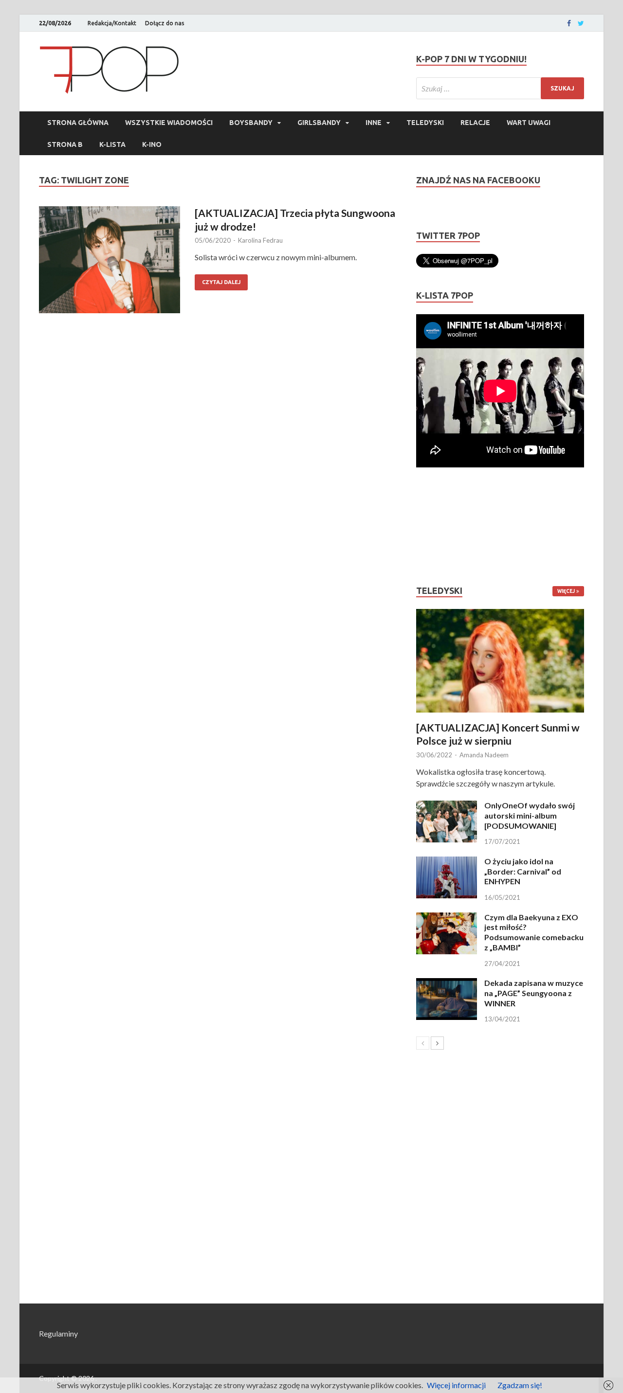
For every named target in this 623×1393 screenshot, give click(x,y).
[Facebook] (569, 23)
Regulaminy (58, 1333)
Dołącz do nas (164, 23)
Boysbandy (251, 122)
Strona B (65, 144)
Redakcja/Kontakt (112, 23)
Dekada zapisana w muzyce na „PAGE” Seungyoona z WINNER (533, 993)
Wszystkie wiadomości (169, 122)
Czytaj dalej (221, 282)
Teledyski (425, 122)
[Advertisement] (445, 526)
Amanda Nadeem (484, 755)
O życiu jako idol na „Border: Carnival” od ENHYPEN (522, 871)
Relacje (475, 122)
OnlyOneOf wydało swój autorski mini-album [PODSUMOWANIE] (529, 815)
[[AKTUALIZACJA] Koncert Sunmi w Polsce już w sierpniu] (500, 661)
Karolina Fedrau (260, 240)
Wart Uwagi (528, 122)
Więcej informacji (456, 1385)
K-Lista (112, 144)
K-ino (152, 144)
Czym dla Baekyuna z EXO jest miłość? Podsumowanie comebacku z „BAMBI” (534, 932)
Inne (374, 122)
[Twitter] (580, 23)
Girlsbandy (319, 122)
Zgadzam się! (519, 1385)
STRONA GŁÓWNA (78, 122)
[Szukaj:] (500, 88)
